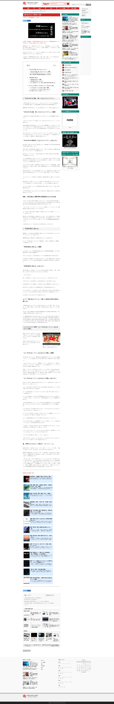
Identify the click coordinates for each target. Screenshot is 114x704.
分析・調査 (73, 8)
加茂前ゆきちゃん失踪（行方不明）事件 (70, 67)
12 (62, 668)
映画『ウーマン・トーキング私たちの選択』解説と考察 (36, 619)
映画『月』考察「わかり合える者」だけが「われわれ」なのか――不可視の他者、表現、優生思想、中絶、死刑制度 (70, 20)
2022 (59, 680)
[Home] (24, 11)
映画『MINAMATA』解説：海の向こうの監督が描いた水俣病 (54, 613)
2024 (59, 670)
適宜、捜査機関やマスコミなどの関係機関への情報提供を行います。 (85, 32)
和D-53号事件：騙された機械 (68, 90)
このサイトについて (85, 8)
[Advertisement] (85, 56)
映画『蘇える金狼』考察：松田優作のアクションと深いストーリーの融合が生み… (54, 619)
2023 (59, 675)
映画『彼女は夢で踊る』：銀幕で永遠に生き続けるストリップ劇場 (36, 613)
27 (79, 670)
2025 (59, 665)
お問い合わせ (84, 10)
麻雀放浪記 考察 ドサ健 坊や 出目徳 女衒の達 (27, 639)
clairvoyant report (56, 702)
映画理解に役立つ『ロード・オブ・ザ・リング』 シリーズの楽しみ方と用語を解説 (70, 54)
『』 (38, 69)
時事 (40, 8)
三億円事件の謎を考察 (67, 72)
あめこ (38, 17)
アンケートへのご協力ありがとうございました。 (85, 27)
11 (60, 668)
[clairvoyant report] (30, 6)
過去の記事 (88, 19)
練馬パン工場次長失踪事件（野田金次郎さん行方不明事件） (73, 28)
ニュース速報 (62, 8)
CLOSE (54, 65)
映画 (33, 17)
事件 (28, 8)
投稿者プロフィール (50, 595)
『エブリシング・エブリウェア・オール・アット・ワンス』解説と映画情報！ (36, 626)
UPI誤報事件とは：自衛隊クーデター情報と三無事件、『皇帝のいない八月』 (73, 36)
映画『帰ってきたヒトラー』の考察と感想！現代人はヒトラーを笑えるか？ (33, 645)
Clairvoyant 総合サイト (85, 23)
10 (58, 668)
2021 (59, 685)
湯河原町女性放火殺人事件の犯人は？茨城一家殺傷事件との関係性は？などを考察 (50, 645)
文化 (51, 8)
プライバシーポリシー (85, 12)
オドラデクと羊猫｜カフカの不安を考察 (49, 639)
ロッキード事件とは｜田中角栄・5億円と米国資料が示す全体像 (73, 45)
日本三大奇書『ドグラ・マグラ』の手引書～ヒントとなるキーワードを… (34, 640)
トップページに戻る (27, 650)
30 (85, 670)
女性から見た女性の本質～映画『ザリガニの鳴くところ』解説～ (41, 640)
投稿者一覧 (83, 15)
